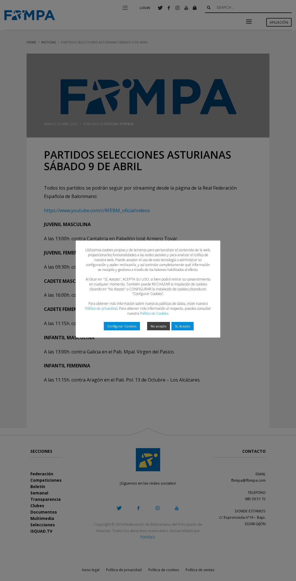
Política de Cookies (154, 313)
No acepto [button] (158, 326)
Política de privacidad (101, 308)
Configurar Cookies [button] (121, 326)
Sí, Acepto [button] (182, 326)
